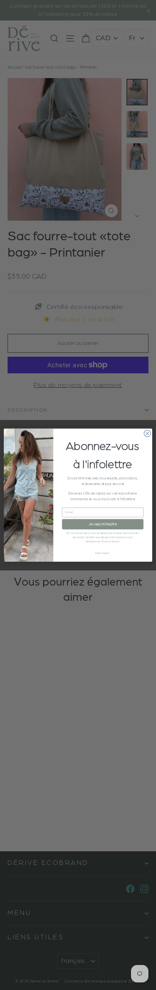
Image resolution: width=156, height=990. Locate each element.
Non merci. (102, 553)
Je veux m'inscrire (103, 524)
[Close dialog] (147, 433)
